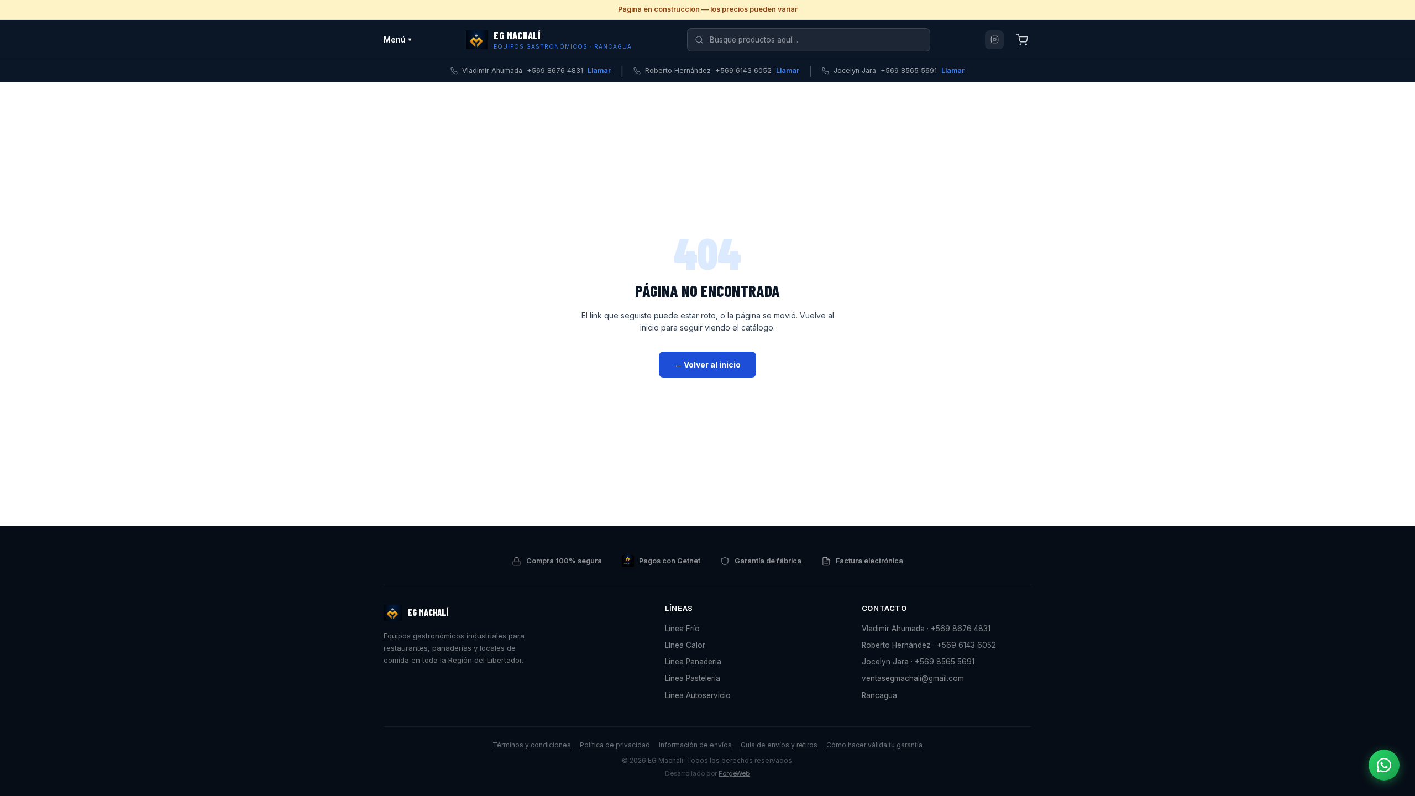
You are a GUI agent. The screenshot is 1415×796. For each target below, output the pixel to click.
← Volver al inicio (707, 364)
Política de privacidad (615, 745)
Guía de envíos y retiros (779, 745)
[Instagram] (994, 39)
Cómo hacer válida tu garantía (874, 745)
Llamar (599, 70)
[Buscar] (699, 39)
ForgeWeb (734, 773)
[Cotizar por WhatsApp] (1384, 765)
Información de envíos (695, 745)
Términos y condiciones (531, 745)
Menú (397, 39)
